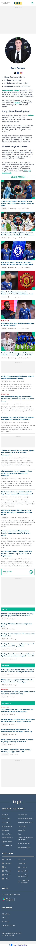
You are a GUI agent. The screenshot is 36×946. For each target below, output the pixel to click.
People (4, 618)
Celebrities (4, 458)
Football (4, 208)
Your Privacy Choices (20, 945)
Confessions (5, 754)
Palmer (17, 103)
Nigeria (3, 404)
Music (3, 674)
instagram (21, 73)
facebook (18, 73)
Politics (4, 629)
